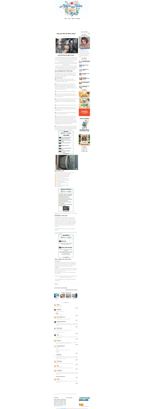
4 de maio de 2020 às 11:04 (59, 310)
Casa (55, 279)
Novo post (57, 313)
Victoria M (58, 340)
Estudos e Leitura (58, 405)
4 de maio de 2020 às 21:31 (59, 341)
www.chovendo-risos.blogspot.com (60, 376)
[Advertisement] (72, 24)
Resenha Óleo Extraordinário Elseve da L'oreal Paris (86, 78)
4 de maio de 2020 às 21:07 (59, 335)
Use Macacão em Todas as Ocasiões (85, 74)
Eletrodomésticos (57, 280)
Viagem (55, 404)
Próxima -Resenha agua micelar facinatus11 (71, 289)
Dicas (55, 399)
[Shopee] (84, 115)
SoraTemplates (71, 408)
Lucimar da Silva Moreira (61, 321)
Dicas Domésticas (69, 279)
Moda (55, 400)
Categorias (78, 18)
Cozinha (65, 279)
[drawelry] (84, 145)
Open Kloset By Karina (61, 345)
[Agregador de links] (83, 400)
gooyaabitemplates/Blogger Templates (82, 408)
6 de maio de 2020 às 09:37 (59, 366)
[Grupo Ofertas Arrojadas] (84, 108)
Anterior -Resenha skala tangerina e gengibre (61, 287)
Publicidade (63, 399)
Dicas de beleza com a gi (61, 316)
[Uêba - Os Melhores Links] (81, 405)
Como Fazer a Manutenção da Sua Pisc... (57, 299)
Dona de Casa (73, 279)
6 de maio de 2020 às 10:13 (59, 371)
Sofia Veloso (59, 309)
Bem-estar (62, 401)
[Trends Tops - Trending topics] (84, 398)
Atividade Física (63, 405)
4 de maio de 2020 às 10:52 (59, 305)
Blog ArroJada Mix (63, 408)
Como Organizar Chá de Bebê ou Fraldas (85, 86)
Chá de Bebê (61, 404)
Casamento (56, 401)
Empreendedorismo (60, 403)
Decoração (64, 400)
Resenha (58, 399)
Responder (77, 315)
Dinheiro (65, 403)
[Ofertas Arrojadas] (84, 132)
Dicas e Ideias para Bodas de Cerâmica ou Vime (86, 82)
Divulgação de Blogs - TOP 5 (85, 65)
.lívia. (58, 334)
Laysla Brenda (59, 370)
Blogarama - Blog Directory (85, 406)
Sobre (69, 18)
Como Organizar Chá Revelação (85, 69)
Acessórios (58, 402)
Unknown (58, 304)
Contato (73, 18)
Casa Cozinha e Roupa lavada (60, 279)
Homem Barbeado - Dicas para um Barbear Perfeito (86, 61)
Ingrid (58, 365)
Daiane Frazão (59, 361)
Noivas (61, 402)
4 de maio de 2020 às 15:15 (59, 322)
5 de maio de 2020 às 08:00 (59, 355)
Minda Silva (59, 354)
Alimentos (57, 404)
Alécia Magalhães (65, 36)
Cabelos (57, 400)
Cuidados (60, 400)
